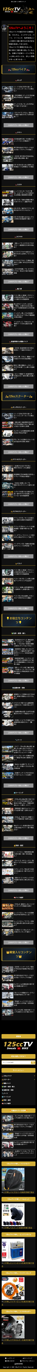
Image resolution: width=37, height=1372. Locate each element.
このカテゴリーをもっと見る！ (18, 125)
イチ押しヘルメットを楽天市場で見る (17, 1228)
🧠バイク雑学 (6, 1103)
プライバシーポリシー (28, 1361)
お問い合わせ (10, 1361)
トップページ (10, 1358)
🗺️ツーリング (6, 1096)
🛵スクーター (6, 1079)
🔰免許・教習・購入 (8, 1086)
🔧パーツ (5, 1093)
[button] (33, 1062)
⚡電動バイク (6, 1083)
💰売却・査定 (6, 1100)
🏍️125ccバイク (7, 1076)
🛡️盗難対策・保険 (7, 1090)
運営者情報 (19, 1364)
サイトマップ (28, 1358)
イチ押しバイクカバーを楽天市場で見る (18, 1192)
